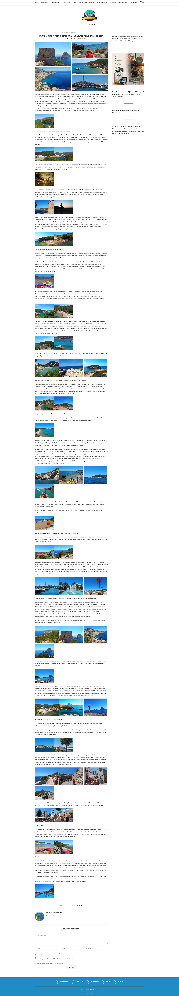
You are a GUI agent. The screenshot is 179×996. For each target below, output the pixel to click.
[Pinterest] (89, 24)
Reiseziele (44, 2)
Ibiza (43, 32)
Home (36, 32)
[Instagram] (86, 24)
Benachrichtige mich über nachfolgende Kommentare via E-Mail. (54, 959)
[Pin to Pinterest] (79, 906)
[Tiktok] (94, 24)
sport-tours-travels (69, 39)
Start (37, 2)
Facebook (140, 131)
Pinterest (127, 133)
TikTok (120, 133)
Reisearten (55, 2)
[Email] (92, 24)
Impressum (133, 2)
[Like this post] (73, 906)
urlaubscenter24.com (61, 863)
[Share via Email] (81, 906)
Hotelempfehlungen (69, 2)
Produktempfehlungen (86, 2)
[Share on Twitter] (77, 906)
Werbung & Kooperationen (118, 2)
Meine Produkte (102, 2)
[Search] (143, 3)
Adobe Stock (123, 129)
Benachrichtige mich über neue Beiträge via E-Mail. (50, 963)
